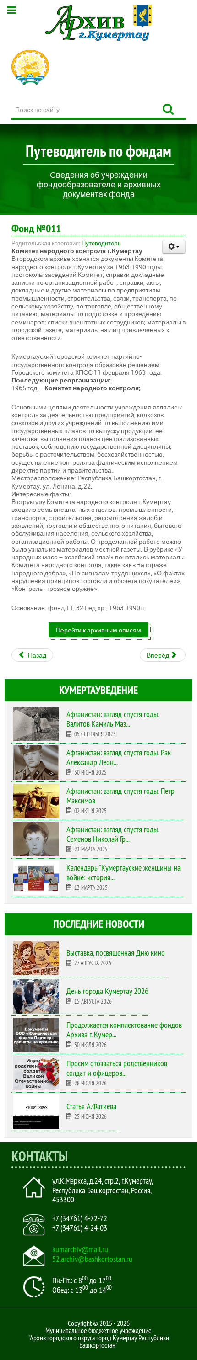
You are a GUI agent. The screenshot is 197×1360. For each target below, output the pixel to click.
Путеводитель (101, 243)
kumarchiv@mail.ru (80, 1249)
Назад (36, 655)
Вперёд (158, 655)
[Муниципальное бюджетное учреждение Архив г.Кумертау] (98, 23)
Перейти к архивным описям (98, 630)
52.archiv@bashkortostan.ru (92, 1259)
